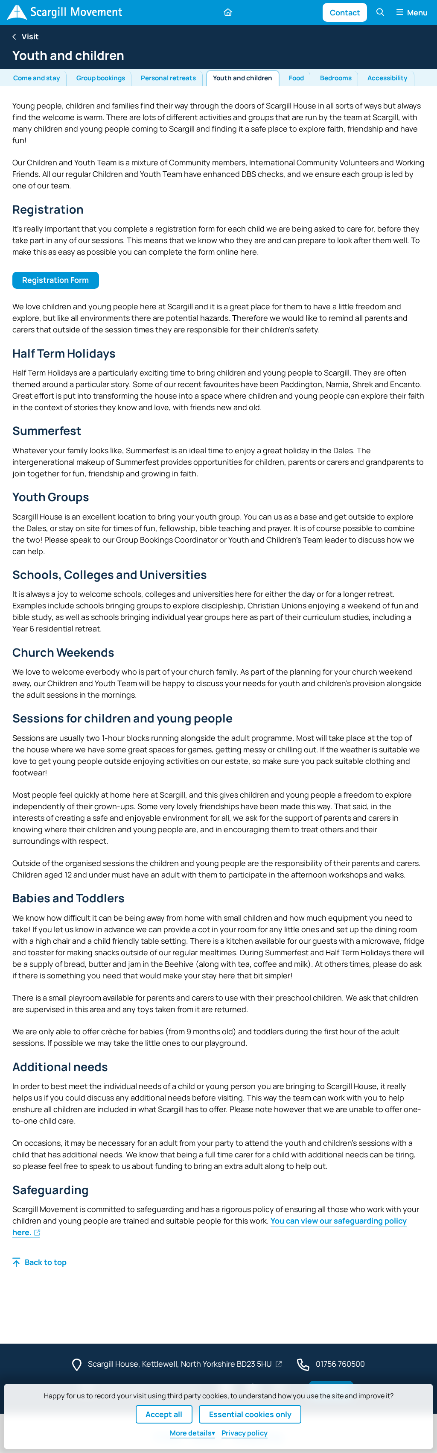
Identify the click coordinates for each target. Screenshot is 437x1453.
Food (296, 77)
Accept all (164, 1414)
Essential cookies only (250, 1414)
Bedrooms (336, 77)
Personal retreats (168, 77)
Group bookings (100, 77)
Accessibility (387, 77)
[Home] (64, 12)
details (191, 1433)
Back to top (46, 1262)
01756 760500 (340, 1364)
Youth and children (242, 77)
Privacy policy (244, 1433)
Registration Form (55, 280)
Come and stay (36, 77)
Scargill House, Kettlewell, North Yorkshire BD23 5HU (181, 1364)
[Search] (380, 12)
